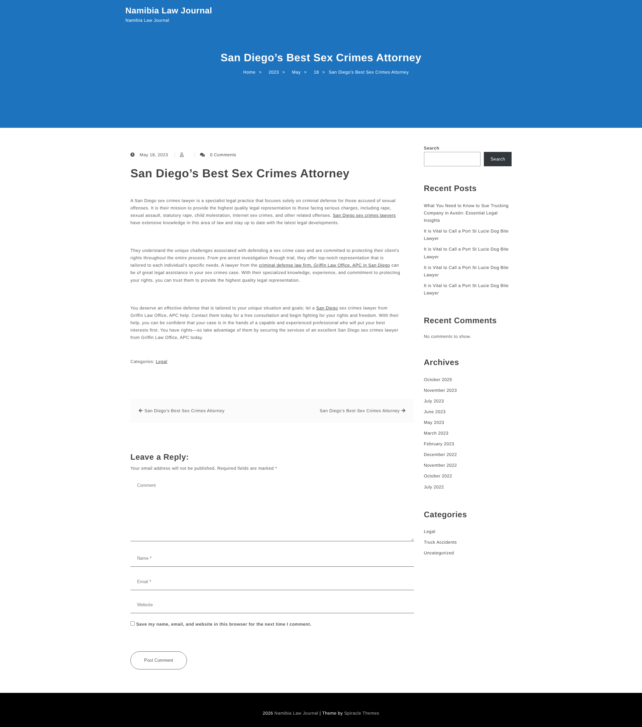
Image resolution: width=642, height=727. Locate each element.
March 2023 (436, 433)
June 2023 (435, 411)
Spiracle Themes (361, 713)
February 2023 (439, 443)
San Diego (327, 307)
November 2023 (440, 390)
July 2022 (434, 486)
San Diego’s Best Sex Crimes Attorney (239, 173)
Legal (161, 361)
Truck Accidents (440, 542)
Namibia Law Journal (168, 10)
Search (431, 148)
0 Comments (223, 154)
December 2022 (440, 454)
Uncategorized (439, 552)
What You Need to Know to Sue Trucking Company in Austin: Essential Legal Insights (466, 213)
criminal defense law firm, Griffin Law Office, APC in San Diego (324, 265)
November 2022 (440, 465)
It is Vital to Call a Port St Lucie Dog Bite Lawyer (466, 235)
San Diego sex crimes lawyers (364, 215)
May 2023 (434, 422)
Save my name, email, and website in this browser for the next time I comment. (223, 624)
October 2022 (438, 475)
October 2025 (438, 379)
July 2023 (434, 400)
